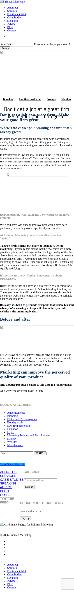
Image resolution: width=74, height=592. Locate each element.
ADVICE (6, 487)
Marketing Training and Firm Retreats (28, 435)
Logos (10, 432)
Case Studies (14, 574)
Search (5, 48)
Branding (8, 99)
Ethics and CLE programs (22, 419)
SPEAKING (8, 483)
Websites (66, 99)
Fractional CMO (16, 571)
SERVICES (8, 476)
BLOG (4, 491)
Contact (11, 587)
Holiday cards (15, 422)
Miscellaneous (15, 445)
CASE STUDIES (12, 479)
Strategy (51, 99)
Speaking (12, 577)
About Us (12, 564)
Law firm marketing (30, 99)
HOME (5, 495)
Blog (10, 584)
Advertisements (16, 412)
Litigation (12, 428)
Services (12, 567)
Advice (11, 580)
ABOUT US (8, 472)
